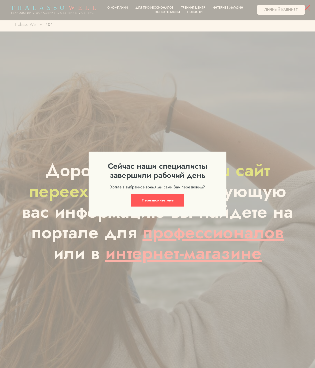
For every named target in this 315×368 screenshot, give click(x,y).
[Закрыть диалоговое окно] (307, 7)
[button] (157, 200)
